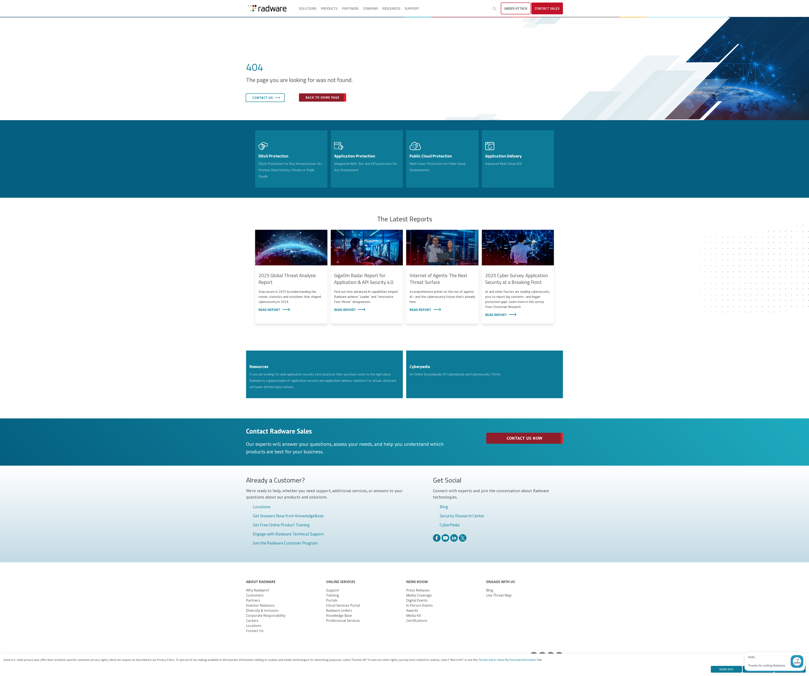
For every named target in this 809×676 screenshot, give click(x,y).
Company (370, 8)
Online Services (340, 581)
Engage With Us (500, 581)
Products (329, 8)
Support (412, 8)
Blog (444, 507)
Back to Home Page (322, 97)
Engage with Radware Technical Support (288, 534)
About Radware (261, 581)
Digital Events (417, 600)
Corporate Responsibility (265, 615)
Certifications (416, 620)
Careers (252, 620)
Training (332, 595)
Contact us (262, 98)
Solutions (307, 8)
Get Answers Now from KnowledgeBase (288, 516)
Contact (547, 8)
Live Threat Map (499, 595)
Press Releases (418, 590)
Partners (350, 8)
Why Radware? (257, 590)
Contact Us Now (524, 438)
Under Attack (515, 8)
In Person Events (419, 605)
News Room (417, 581)
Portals (332, 600)
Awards (412, 610)
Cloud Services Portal (343, 605)
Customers (255, 595)
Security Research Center (462, 516)
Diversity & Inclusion (262, 610)
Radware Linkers (339, 610)
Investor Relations (260, 605)
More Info (726, 669)
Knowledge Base (339, 615)
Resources (391, 8)
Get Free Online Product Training (281, 525)
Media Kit (413, 615)
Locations (261, 507)
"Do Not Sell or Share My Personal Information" (507, 660)
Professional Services (343, 620)
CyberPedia (450, 525)
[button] (494, 8)
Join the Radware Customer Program (285, 543)
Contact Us (255, 630)
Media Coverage (419, 595)
